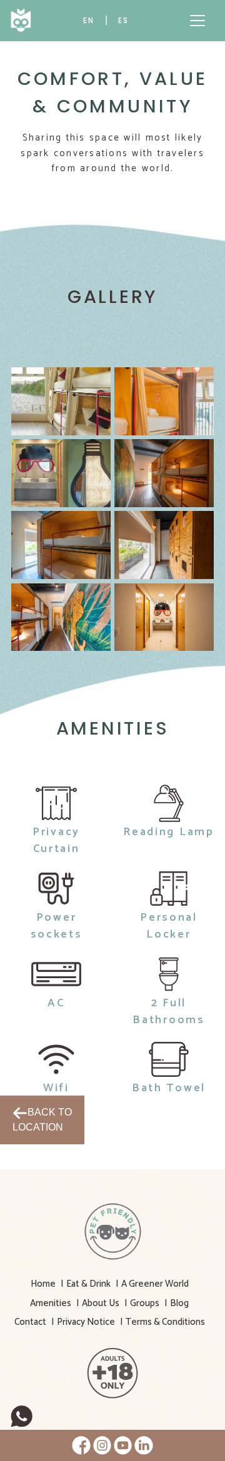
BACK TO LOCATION (42, 1119)
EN (88, 20)
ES (123, 20)
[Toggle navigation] (197, 20)
